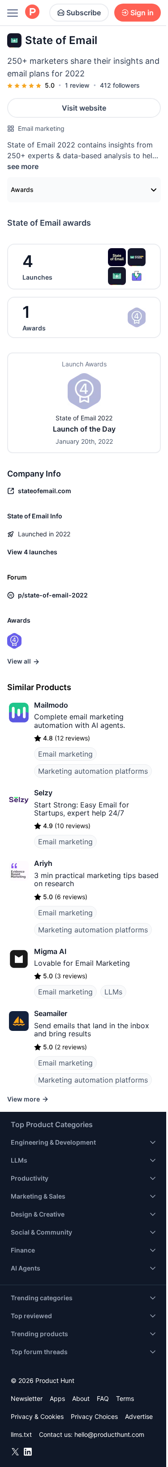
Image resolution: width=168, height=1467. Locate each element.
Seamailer (50, 1013)
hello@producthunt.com (109, 1434)
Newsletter (27, 1398)
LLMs (113, 991)
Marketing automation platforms (93, 771)
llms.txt (21, 1434)
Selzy (43, 792)
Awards (22, 189)
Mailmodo (51, 704)
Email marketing (41, 128)
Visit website (84, 107)
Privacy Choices (94, 1416)
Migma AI (50, 951)
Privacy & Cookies (37, 1416)
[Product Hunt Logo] (32, 12)
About (81, 1398)
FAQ (103, 1398)
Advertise (139, 1416)
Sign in (142, 12)
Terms (125, 1398)
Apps (57, 1398)
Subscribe (83, 12)
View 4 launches (32, 552)
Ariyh (43, 863)
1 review (77, 85)
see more (23, 166)
